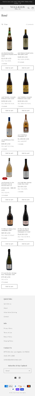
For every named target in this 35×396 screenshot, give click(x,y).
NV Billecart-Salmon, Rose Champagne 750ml (8, 229)
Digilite (24, 392)
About (6, 308)
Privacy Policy (8, 328)
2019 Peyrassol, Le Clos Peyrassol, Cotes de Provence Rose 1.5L (7, 184)
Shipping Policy (8, 341)
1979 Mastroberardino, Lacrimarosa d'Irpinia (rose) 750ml (9, 54)
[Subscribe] (29, 371)
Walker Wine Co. (16, 392)
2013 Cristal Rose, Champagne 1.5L (22, 135)
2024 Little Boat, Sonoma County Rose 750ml (24, 183)
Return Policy (8, 337)
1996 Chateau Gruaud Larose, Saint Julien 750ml (26, 53)
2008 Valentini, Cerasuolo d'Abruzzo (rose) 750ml (8, 97)
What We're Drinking (10, 312)
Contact (6, 316)
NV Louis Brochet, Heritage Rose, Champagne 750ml (9, 273)
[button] (2, 8)
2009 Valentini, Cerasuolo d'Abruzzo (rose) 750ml (25, 97)
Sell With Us (7, 304)
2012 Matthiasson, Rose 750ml (7, 140)
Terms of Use (8, 332)
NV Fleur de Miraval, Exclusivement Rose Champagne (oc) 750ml (24, 230)
